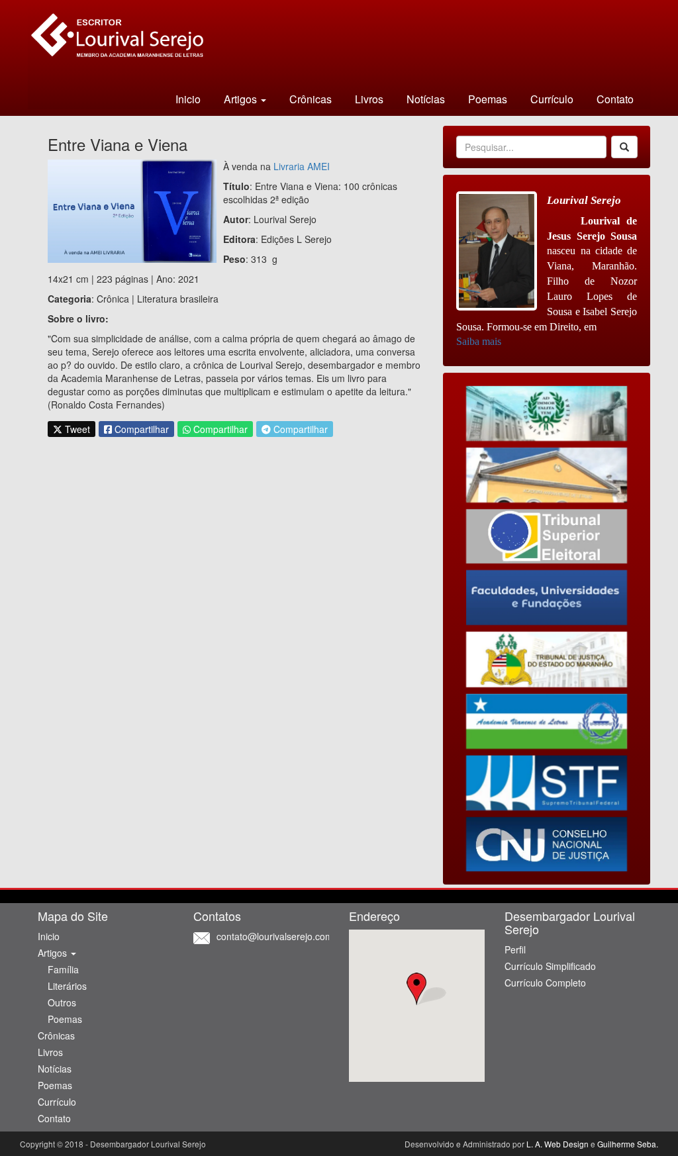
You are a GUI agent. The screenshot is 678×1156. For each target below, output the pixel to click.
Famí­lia (63, 969)
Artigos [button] (242, 99)
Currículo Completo (545, 982)
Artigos (54, 952)
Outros (62, 1002)
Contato (615, 99)
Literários (67, 985)
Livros (369, 99)
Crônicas (310, 99)
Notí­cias (426, 99)
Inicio (188, 99)
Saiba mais (478, 341)
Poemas (487, 99)
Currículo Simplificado (550, 966)
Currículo (551, 99)
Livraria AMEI (301, 166)
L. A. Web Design (557, 1143)
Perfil (515, 949)
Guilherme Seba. (627, 1143)
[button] (417, 989)
